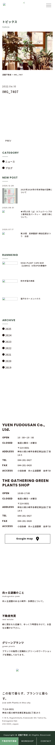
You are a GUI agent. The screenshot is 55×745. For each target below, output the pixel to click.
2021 (8, 354)
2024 (8, 335)
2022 (8, 348)
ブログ (9, 168)
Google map (24, 538)
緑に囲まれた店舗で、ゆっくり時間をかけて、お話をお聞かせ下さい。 (26, 621)
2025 (8, 328)
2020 (8, 361)
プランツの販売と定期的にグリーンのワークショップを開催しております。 (26, 648)
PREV (8, 140)
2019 (8, 367)
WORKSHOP (27, 741)
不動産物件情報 (9, 741)
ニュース (10, 161)
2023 (8, 341)
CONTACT (46, 741)
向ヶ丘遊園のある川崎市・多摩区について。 (23, 597)
